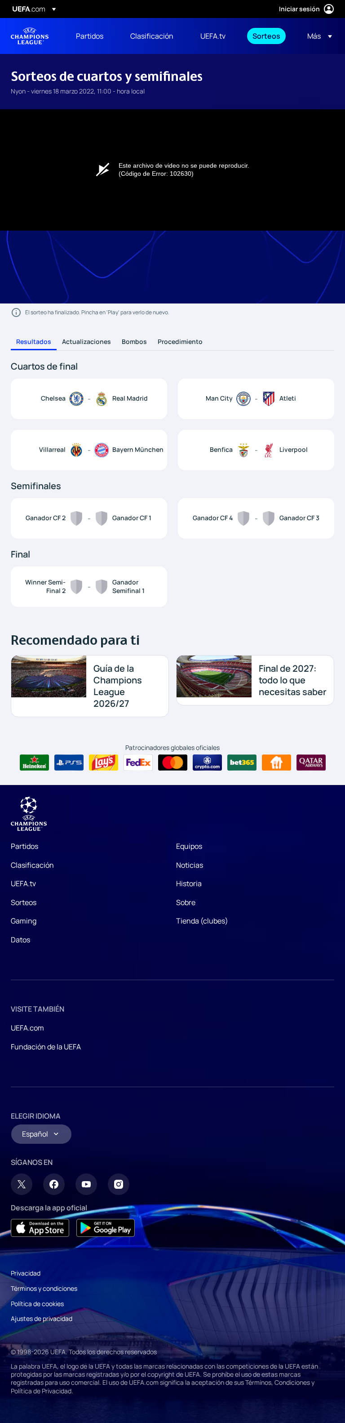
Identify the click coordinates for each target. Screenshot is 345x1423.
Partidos (24, 846)
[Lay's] (103, 762)
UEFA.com (27, 1028)
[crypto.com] (207, 762)
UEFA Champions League (30, 36)
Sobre (185, 902)
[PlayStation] (69, 762)
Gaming (23, 921)
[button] (316, 36)
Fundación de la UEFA (46, 1047)
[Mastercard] (172, 762)
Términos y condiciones (44, 1288)
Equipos (189, 846)
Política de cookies (37, 1303)
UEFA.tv (23, 883)
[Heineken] (34, 762)
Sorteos (23, 902)
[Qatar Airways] (311, 762)
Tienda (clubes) (202, 921)
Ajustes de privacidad (41, 1318)
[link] (89, 36)
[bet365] (242, 762)
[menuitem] (92, 36)
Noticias (189, 865)
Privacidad (25, 1273)
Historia (189, 883)
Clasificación (32, 865)
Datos (20, 940)
